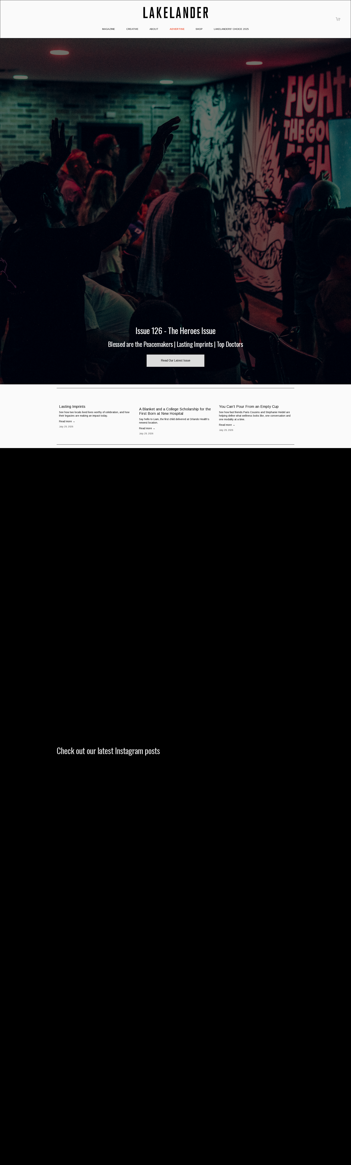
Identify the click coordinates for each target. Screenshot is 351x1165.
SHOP (199, 29)
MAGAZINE (108, 29)
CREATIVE (132, 29)
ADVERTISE (177, 29)
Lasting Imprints (72, 407)
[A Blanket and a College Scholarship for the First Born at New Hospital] (176, 401)
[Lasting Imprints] (96, 400)
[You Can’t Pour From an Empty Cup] (256, 400)
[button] (288, 394)
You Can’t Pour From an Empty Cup (249, 407)
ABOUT (154, 29)
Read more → (67, 421)
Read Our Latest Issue (175, 360)
